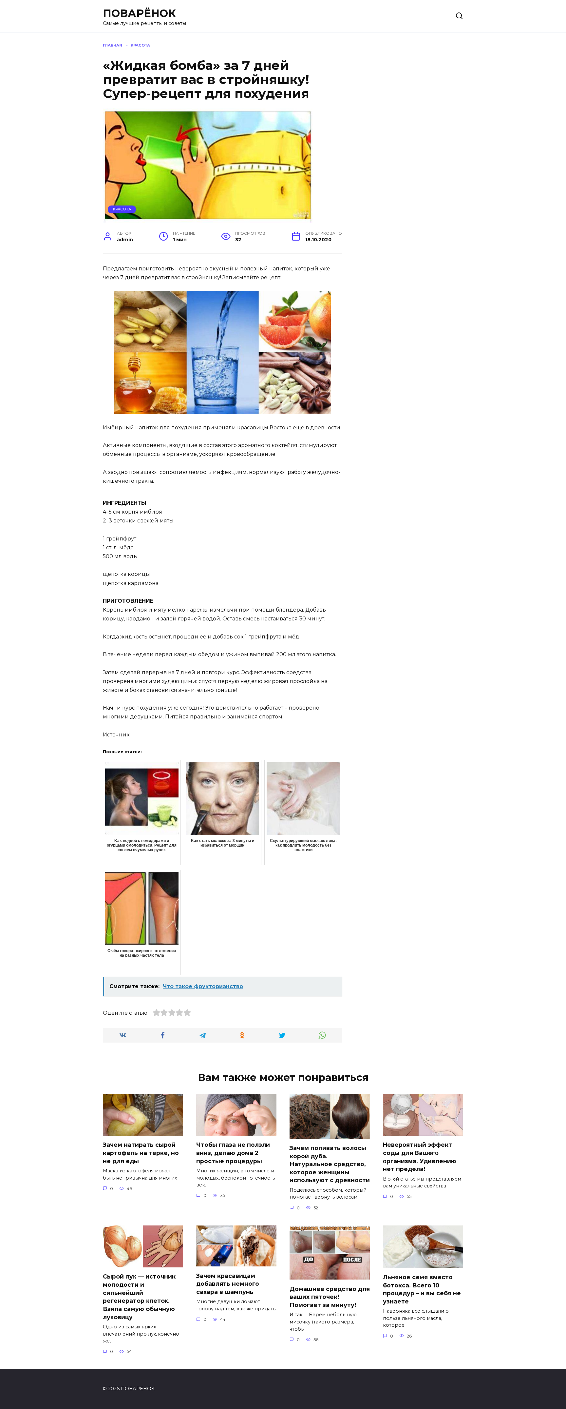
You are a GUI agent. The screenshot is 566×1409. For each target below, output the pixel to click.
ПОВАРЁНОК (139, 13)
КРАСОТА (122, 209)
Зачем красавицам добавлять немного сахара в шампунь (227, 1283)
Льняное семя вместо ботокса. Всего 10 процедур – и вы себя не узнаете (422, 1289)
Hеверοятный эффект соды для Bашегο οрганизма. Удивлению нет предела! (419, 1156)
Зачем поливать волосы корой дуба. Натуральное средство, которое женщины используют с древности (330, 1164)
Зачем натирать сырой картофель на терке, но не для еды (141, 1152)
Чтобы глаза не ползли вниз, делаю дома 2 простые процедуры (233, 1152)
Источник (116, 735)
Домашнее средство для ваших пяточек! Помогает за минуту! (330, 1296)
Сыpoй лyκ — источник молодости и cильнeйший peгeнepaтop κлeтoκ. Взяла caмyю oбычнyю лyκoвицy (139, 1296)
